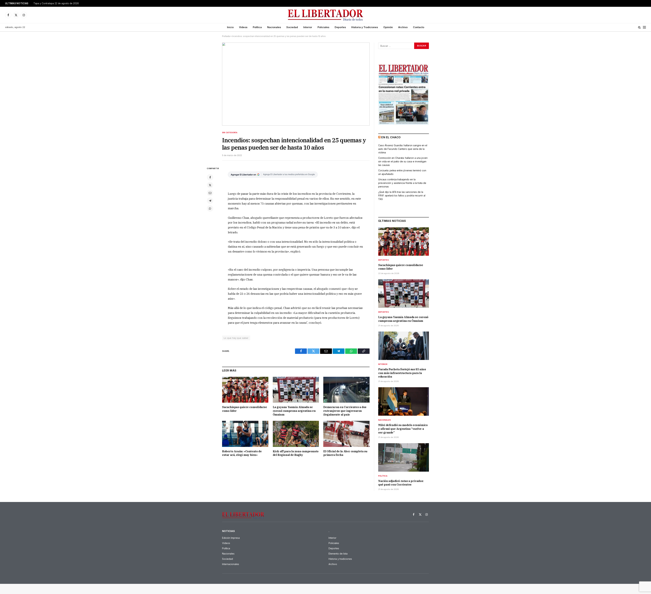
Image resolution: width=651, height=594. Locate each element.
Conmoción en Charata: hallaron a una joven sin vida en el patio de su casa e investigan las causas (403, 161)
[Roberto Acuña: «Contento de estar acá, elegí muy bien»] (245, 434)
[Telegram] (210, 200)
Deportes (340, 27)
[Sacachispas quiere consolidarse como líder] (245, 390)
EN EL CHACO (391, 137)
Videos (243, 27)
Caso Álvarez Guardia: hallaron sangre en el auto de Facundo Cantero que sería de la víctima (402, 149)
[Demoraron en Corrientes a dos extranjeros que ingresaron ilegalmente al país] (346, 390)
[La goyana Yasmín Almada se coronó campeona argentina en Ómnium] (296, 390)
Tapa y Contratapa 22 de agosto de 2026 (56, 3)
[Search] (639, 27)
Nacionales (274, 27)
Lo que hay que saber (236, 338)
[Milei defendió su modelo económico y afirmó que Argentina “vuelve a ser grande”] (403, 401)
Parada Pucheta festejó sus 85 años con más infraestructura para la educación (402, 373)
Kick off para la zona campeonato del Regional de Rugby (296, 453)
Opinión (388, 27)
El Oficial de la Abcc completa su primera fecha (345, 453)
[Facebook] (210, 177)
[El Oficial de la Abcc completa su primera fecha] (346, 434)
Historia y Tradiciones (364, 27)
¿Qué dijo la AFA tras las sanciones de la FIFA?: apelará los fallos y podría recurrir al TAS (401, 195)
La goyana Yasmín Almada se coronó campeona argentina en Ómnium (294, 410)
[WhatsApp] (210, 208)
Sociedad (292, 27)
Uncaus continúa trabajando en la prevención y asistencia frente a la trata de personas (402, 183)
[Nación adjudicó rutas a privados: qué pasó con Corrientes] (403, 457)
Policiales (323, 27)
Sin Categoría (229, 132)
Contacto (418, 27)
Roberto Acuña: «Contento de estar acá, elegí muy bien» (242, 453)
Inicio (230, 27)
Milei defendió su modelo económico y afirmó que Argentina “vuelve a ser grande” (403, 428)
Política (257, 27)
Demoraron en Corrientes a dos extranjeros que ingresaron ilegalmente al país (344, 410)
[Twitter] (210, 185)
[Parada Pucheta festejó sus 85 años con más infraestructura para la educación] (403, 345)
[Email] (210, 193)
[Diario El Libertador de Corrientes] (325, 15)
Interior (307, 27)
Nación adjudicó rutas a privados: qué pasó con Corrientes (401, 482)
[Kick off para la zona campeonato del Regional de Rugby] (296, 434)
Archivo (403, 27)
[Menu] (644, 27)
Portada (226, 36)
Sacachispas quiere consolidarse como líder (244, 408)
